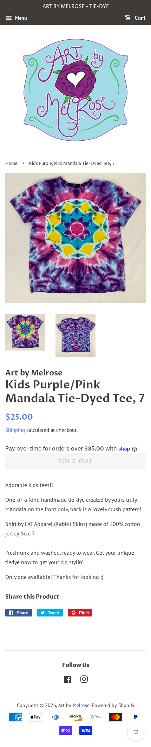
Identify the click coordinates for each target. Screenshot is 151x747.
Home (11, 164)
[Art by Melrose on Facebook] (68, 681)
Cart (139, 18)
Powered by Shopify (113, 705)
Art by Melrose (74, 705)
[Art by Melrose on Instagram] (84, 681)
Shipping (15, 430)
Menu (20, 18)
